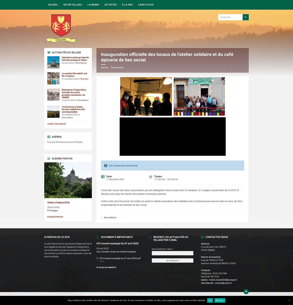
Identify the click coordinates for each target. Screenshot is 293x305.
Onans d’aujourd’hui (58, 202)
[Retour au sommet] (246, 291)
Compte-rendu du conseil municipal (119, 251)
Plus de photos (55, 217)
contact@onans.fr (223, 283)
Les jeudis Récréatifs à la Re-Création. (74, 74)
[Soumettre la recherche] (246, 17)
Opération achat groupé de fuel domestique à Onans (75, 58)
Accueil (104, 67)
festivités (84, 79)
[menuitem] (53, 5)
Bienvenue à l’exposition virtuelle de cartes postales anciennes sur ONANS (74, 94)
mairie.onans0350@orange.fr (223, 280)
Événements (117, 67)
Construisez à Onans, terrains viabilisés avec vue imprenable (73, 109)
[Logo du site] (61, 42)
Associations (110, 217)
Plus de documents (106, 267)
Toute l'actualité (56, 124)
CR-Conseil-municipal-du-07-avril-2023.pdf (120, 258)
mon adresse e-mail (163, 249)
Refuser (220, 300)
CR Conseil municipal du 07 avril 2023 (117, 243)
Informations (81, 63)
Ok (210, 300)
